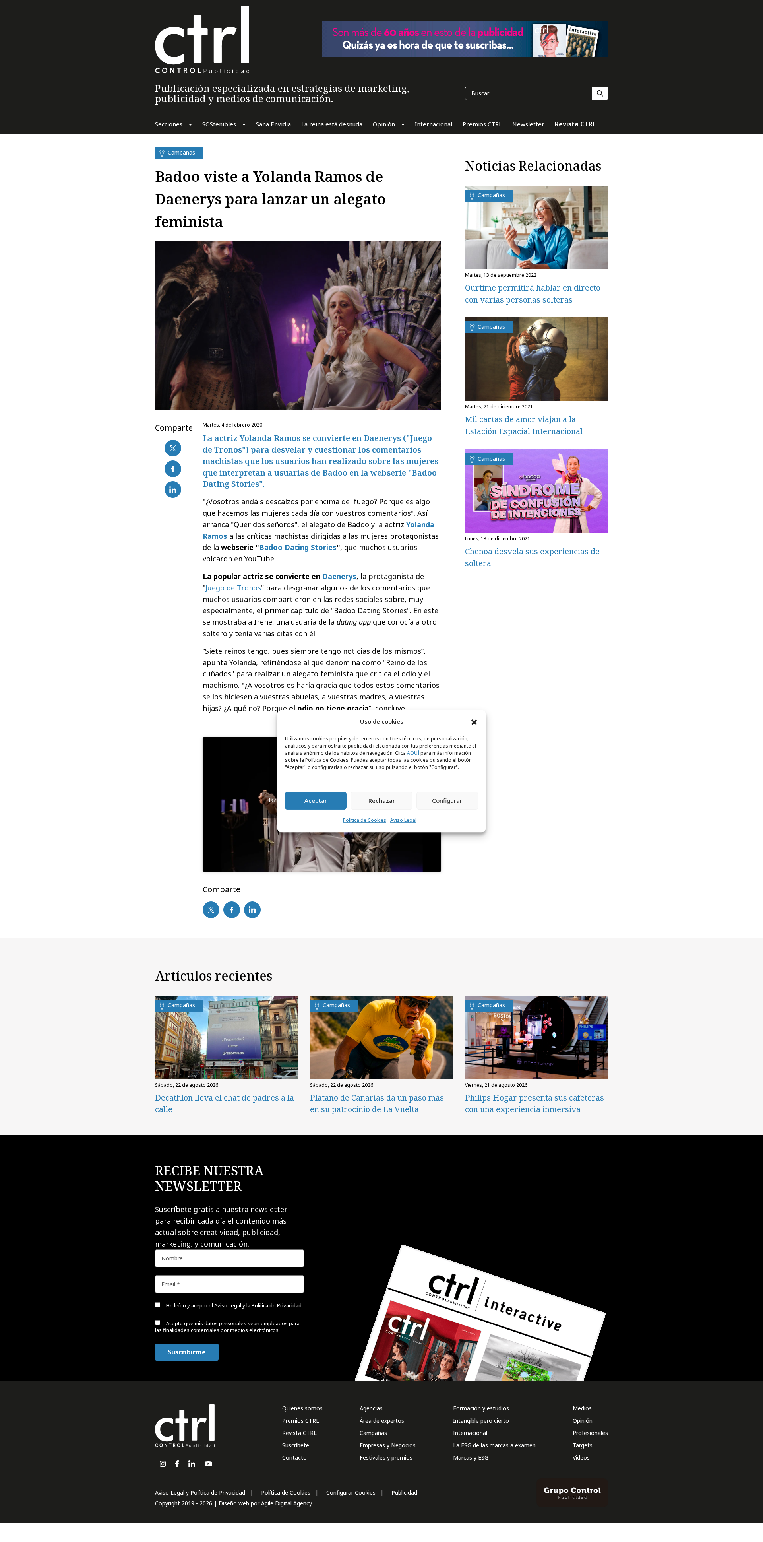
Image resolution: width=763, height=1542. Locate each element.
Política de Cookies (364, 820)
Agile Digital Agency (286, 1503)
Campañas (373, 1433)
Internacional (470, 1433)
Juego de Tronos (233, 587)
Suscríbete (295, 1445)
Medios (582, 1408)
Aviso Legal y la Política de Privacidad (258, 1305)
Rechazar (381, 801)
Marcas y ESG (470, 1457)
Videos (581, 1457)
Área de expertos (382, 1420)
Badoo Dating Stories (298, 547)
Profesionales (590, 1433)
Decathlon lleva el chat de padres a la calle (224, 1103)
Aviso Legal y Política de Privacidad (200, 1492)
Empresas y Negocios (388, 1445)
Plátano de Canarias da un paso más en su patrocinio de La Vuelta (377, 1103)
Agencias (371, 1408)
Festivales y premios (386, 1457)
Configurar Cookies (351, 1492)
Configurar (447, 801)
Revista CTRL (299, 1433)
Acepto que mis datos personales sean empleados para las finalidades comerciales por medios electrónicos (227, 1327)
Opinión (583, 1420)
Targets (583, 1445)
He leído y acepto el (233, 1305)
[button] (474, 722)
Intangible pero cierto (481, 1420)
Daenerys (339, 576)
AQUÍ (413, 753)
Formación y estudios (481, 1408)
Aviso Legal (403, 820)
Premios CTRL (300, 1420)
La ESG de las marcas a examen (494, 1445)
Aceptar (315, 801)
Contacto (294, 1457)
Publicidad (404, 1492)
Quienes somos (302, 1408)
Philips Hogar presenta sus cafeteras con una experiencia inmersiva (534, 1103)
